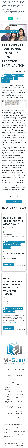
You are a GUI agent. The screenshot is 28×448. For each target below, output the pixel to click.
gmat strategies (8, 244)
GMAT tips (16, 241)
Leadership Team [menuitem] (19, 424)
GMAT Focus (7, 247)
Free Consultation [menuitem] (9, 424)
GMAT (3, 78)
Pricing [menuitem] (19, 427)
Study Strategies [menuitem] (8, 433)
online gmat (17, 244)
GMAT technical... (11, 322)
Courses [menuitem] (8, 421)
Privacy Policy (9, 445)
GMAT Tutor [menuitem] (19, 397)
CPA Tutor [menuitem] (19, 391)
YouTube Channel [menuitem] (9, 436)
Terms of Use (19, 445)
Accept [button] (10, 18)
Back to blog (11, 31)
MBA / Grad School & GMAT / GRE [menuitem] (9, 389)
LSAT (15, 78)
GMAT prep (9, 241)
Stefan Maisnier (11, 70)
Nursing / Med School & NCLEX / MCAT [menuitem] (9, 407)
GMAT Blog (10, 78)
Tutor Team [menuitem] (19, 434)
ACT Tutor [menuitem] (19, 381)
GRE (23, 75)
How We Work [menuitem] (19, 421)
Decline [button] (17, 18)
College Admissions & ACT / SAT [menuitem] (8, 382)
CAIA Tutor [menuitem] (19, 384)
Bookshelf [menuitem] (8, 417)
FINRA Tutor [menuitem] (19, 394)
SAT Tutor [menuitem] (19, 411)
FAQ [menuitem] (19, 417)
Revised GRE (7, 75)
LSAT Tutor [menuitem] (19, 404)
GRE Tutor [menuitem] (19, 401)
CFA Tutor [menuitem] (19, 387)
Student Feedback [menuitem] (19, 431)
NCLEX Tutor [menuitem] (19, 408)
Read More (8, 264)
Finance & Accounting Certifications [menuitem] (8, 401)
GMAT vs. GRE (6, 81)
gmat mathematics (9, 311)
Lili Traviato (6, 301)
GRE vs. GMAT (16, 75)
